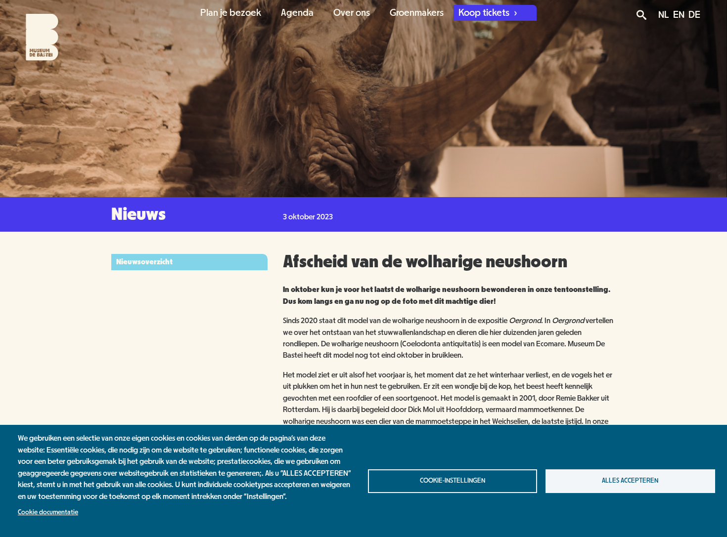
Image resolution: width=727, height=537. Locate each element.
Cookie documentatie (48, 512)
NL (663, 15)
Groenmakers (417, 13)
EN (678, 15)
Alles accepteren (630, 480)
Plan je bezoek (230, 13)
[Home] (33, 31)
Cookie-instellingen (452, 480)
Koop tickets (484, 13)
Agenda (297, 13)
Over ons (351, 13)
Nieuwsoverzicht (144, 262)
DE (694, 15)
